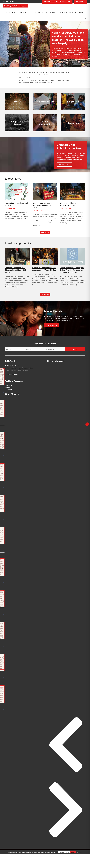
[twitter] (7, 1)
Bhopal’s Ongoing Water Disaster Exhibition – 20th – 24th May (16, 270)
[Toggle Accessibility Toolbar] (87, 424)
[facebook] (4, 1)
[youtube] (13, 1)
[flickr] (16, 1)
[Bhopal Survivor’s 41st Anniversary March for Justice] (45, 191)
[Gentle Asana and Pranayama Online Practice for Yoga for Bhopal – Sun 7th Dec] (72, 256)
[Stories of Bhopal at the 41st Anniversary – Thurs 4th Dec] (45, 256)
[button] (85, 19)
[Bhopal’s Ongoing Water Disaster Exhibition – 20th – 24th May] (17, 256)
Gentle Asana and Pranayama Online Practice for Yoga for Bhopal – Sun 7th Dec (72, 270)
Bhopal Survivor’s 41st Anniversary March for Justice (42, 205)
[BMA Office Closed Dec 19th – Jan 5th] (17, 191)
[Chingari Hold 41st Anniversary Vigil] (72, 191)
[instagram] (10, 1)
